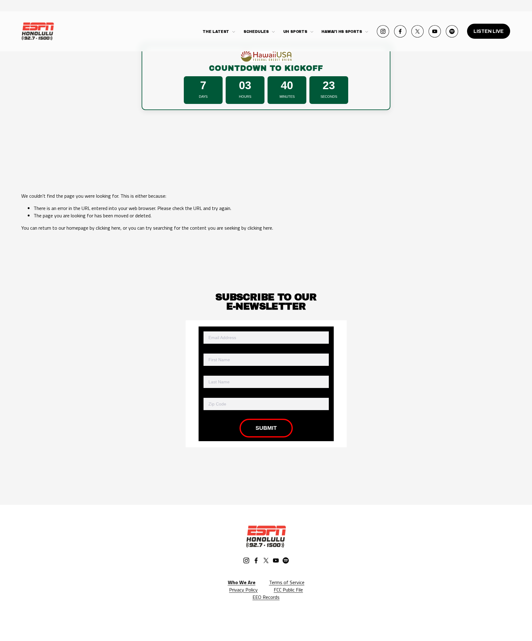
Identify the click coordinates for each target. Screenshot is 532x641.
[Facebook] (400, 31)
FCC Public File (288, 589)
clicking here (108, 227)
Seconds (328, 96)
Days (203, 96)
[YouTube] (435, 31)
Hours (245, 96)
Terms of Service (286, 582)
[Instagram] (383, 31)
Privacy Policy (243, 589)
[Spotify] (452, 31)
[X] (417, 31)
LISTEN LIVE (489, 31)
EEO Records (266, 597)
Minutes (287, 96)
